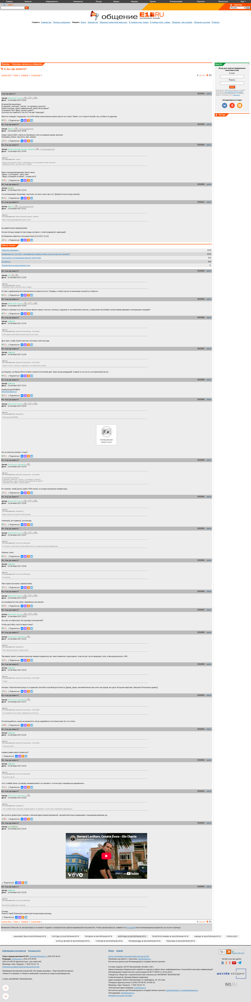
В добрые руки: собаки (160, 22)
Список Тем (6, 75)
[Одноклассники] (28, 120)
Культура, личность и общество (27, 64)
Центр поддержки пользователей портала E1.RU (128, 956)
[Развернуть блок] (216, 115)
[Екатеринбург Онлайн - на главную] (151, 20)
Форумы (6, 64)
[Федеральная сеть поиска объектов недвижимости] (231, 985)
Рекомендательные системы (120, 996)
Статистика (35, 75)
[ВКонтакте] (22, 120)
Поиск (15, 75)
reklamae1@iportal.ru (37, 956)
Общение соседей (202, 22)
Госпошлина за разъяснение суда (16, 265)
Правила (24, 75)
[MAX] (25, 120)
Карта (83, 22)
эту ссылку (130, 928)
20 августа (6, 262)
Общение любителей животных (113, 22)
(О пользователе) (26, 129)
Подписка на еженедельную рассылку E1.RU (20, 967)
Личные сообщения (61, 22)
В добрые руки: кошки (138, 22)
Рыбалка (215, 22)
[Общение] (94, 20)
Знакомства (46, 22)
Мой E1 (218, 64)
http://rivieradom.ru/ (9, 392)
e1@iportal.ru (17, 959)
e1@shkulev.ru (140, 988)
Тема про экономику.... (11, 250)
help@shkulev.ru (144, 959)
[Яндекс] (232, 105)
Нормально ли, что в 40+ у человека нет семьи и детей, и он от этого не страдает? (36, 254)
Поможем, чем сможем (182, 22)
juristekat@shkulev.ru (189, 990)
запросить (236, 95)
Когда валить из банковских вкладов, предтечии (21, 258)
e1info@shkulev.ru (173, 990)
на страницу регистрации (234, 92)
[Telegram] (31, 120)
